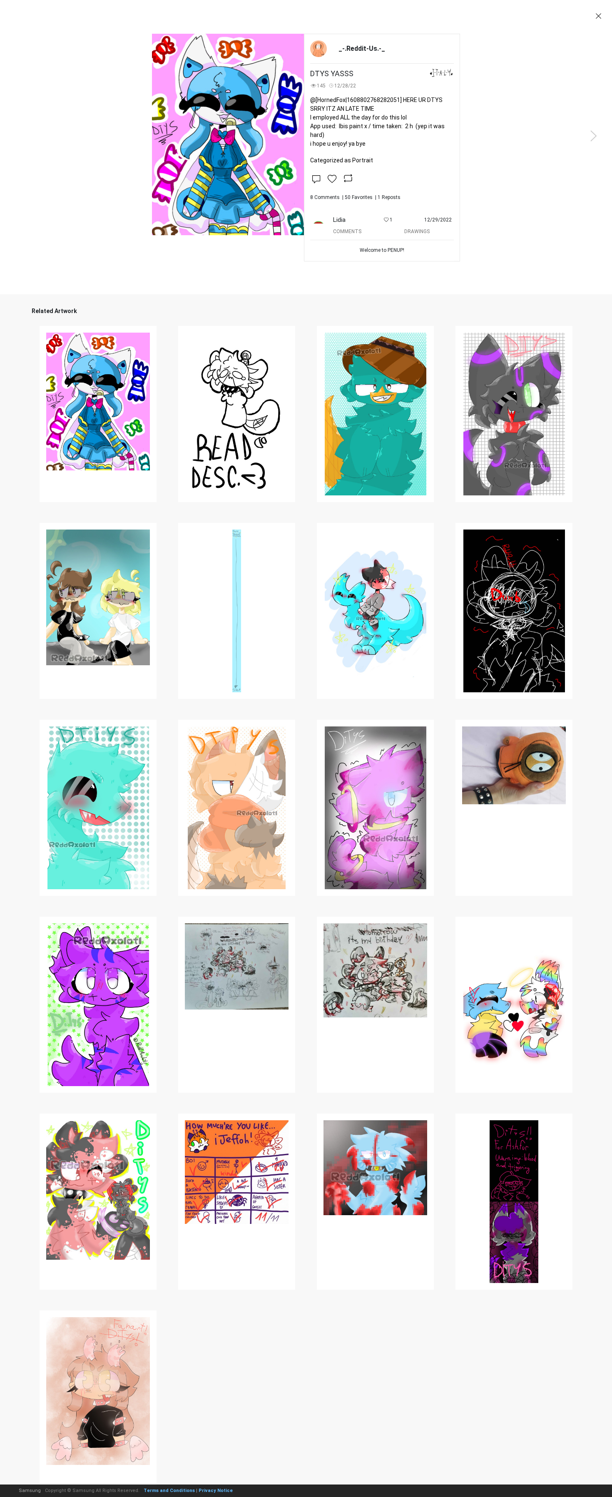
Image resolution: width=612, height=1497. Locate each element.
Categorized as (341, 160)
